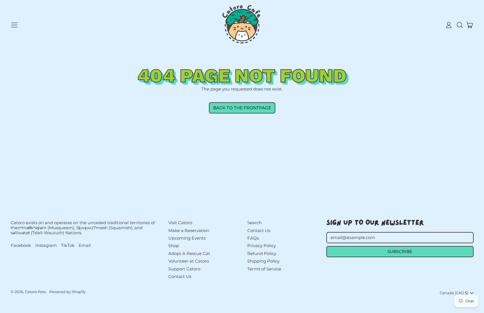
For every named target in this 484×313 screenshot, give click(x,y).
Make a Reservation (188, 230)
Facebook (21, 245)
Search (254, 222)
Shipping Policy (263, 261)
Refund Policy (261, 253)
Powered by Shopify (67, 291)
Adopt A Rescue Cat (189, 253)
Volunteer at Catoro (188, 261)
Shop (173, 245)
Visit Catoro (180, 222)
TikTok (68, 245)
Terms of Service (264, 269)
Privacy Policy (261, 245)
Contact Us (179, 276)
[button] (459, 25)
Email (85, 245)
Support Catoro (184, 269)
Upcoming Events (187, 238)
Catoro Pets (35, 291)
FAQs (253, 238)
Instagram (46, 245)
